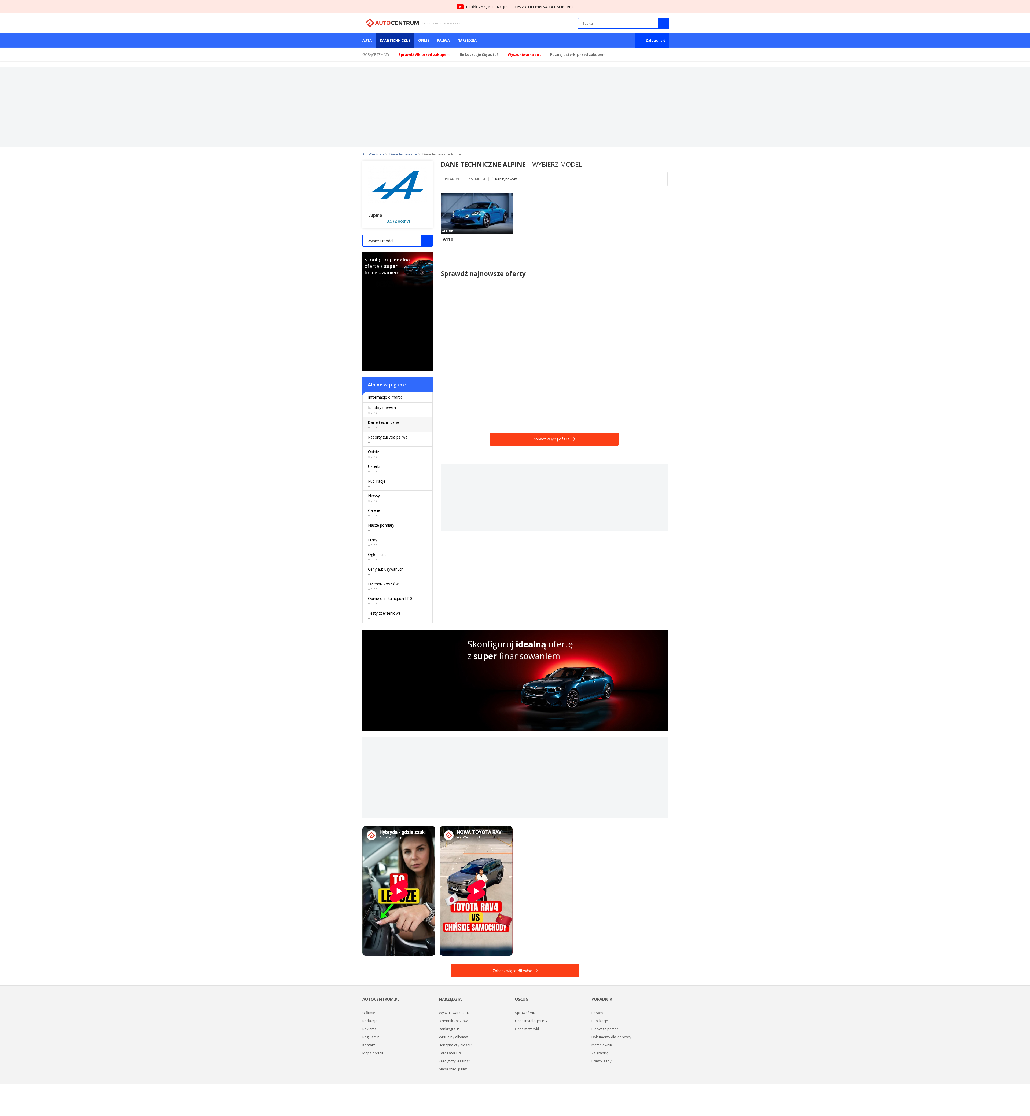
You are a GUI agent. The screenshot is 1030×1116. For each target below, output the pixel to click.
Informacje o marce (385, 397)
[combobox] (397, 241)
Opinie (423, 40)
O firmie (368, 1012)
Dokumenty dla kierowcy (611, 1036)
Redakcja (369, 1020)
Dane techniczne (395, 40)
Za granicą (599, 1053)
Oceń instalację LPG (531, 1020)
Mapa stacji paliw (453, 1069)
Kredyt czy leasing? (454, 1061)
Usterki (374, 468)
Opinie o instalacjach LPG (390, 600)
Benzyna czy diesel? (455, 1044)
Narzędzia (467, 40)
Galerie (374, 512)
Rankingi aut (449, 1028)
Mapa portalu (373, 1053)
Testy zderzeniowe (384, 615)
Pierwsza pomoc (604, 1028)
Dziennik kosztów (383, 586)
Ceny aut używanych (385, 571)
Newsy (374, 497)
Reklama (369, 1028)
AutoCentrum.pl (392, 22)
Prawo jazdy (601, 1061)
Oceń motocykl (527, 1028)
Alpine (375, 384)
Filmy (372, 542)
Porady (597, 1012)
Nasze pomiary (381, 527)
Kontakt (368, 1044)
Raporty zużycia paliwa (387, 439)
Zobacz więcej (551, 439)
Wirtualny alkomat (453, 1036)
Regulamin (371, 1036)
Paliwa (443, 40)
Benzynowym (506, 179)
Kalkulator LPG (451, 1053)
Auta (367, 40)
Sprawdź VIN (525, 1012)
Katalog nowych (382, 409)
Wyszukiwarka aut (454, 1012)
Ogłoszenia (378, 556)
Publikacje (376, 483)
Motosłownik (601, 1044)
